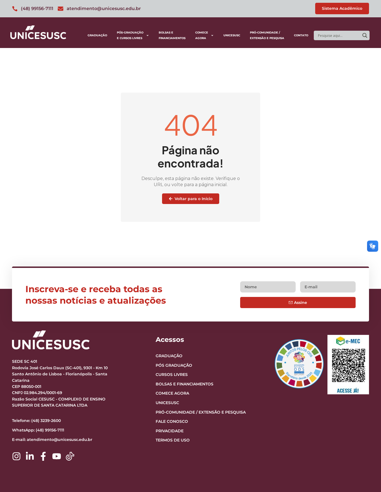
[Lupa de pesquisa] (365, 35)
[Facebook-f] (43, 456)
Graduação (97, 35)
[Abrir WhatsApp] (367, 477)
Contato (301, 35)
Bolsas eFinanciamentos (172, 35)
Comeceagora (201, 35)
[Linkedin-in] (29, 456)
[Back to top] (366, 453)
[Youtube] (56, 456)
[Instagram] (16, 456)
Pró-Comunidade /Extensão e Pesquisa (267, 35)
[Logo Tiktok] (70, 456)
